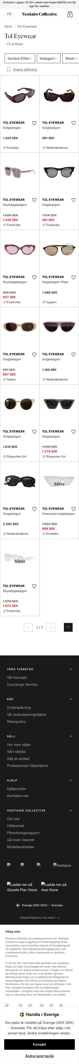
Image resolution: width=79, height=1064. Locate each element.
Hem (8, 26)
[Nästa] (50, 627)
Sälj (11, 736)
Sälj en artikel (18, 758)
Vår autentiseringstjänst (26, 714)
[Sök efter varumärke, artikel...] (9, 14)
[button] (70, 14)
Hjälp (12, 780)
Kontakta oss (18, 795)
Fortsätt (39, 1044)
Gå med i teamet (20, 839)
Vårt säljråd (16, 751)
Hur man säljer (19, 744)
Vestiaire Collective (26, 811)
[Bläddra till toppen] (68, 627)
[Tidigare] (28, 627)
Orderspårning (19, 707)
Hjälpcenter (16, 788)
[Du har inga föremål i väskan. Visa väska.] (70, 14)
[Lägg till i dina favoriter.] (34, 123)
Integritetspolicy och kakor (37, 917)
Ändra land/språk (39, 1056)
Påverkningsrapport (23, 832)
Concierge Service (22, 684)
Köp (10, 699)
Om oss (13, 818)
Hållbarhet (15, 825)
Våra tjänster (20, 669)
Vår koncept (17, 677)
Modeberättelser (20, 846)
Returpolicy (16, 721)
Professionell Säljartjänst (27, 765)
